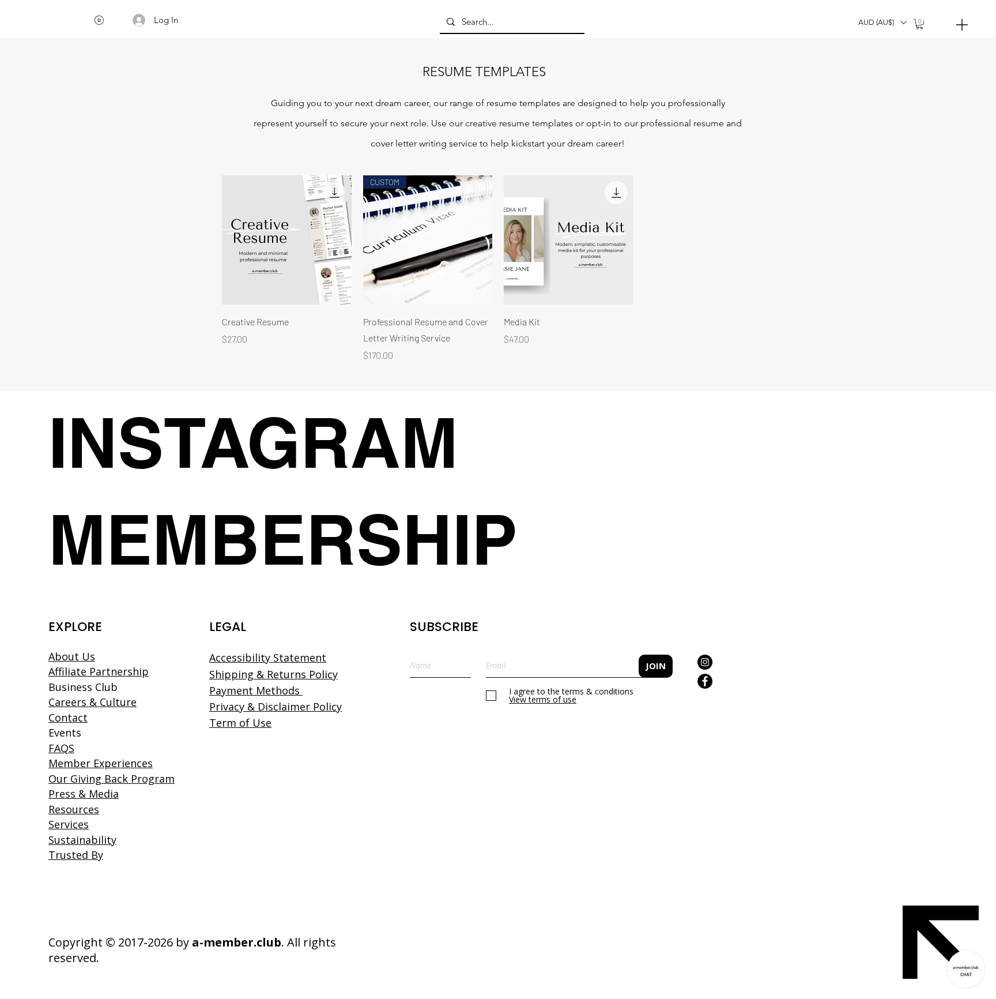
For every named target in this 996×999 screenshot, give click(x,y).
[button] (882, 22)
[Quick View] (287, 240)
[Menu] (962, 24)
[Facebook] (704, 681)
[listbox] (882, 22)
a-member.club (236, 942)
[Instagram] (704, 662)
